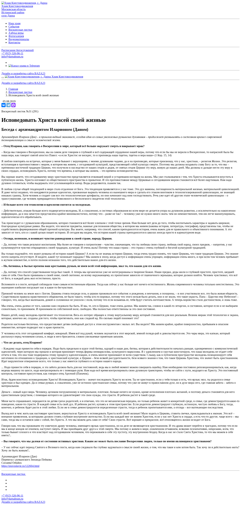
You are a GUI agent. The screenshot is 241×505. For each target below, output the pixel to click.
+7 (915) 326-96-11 (12, 53)
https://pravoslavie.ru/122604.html (20, 465)
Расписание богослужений (17, 50)
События (13, 26)
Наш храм (14, 23)
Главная (13, 88)
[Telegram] (8, 105)
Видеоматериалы (18, 39)
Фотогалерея (16, 36)
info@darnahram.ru (12, 56)
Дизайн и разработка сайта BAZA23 (23, 73)
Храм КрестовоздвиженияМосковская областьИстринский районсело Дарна (17, 11)
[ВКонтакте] (3, 105)
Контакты (14, 42)
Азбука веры (16, 32)
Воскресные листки (20, 29)
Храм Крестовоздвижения (67, 76)
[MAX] (13, 105)
